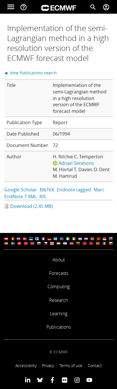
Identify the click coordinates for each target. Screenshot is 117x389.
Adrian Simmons (76, 163)
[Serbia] (104, 238)
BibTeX (47, 190)
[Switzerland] (19, 243)
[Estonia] (31, 238)
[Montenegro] (85, 243)
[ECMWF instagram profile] (77, 379)
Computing (58, 286)
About (59, 260)
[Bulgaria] (39, 243)
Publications (58, 327)
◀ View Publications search (30, 72)
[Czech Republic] (45, 243)
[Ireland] (68, 238)
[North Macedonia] (98, 243)
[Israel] (65, 243)
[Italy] (74, 238)
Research (58, 300)
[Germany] (49, 238)
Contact (95, 365)
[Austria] (6, 238)
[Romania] (104, 243)
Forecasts (58, 273)
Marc (99, 190)
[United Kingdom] (32, 243)
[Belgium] (12, 238)
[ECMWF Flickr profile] (64, 379)
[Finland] (37, 238)
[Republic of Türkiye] (26, 243)
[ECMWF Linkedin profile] (28, 379)
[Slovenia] (111, 238)
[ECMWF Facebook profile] (52, 379)
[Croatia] (18, 238)
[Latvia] (72, 243)
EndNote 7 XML (20, 196)
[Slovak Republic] (111, 243)
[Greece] (55, 238)
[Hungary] (58, 243)
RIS (42, 196)
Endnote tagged (74, 190)
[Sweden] (13, 243)
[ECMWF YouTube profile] (89, 379)
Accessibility (26, 365)
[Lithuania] (78, 243)
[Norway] (92, 238)
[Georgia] (52, 243)
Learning (58, 313)
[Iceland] (62, 238)
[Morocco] (91, 243)
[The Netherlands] (86, 238)
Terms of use (70, 365)
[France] (43, 238)
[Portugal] (99, 238)
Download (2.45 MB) (31, 206)
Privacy (48, 365)
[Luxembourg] (80, 238)
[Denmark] (25, 238)
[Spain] (6, 243)
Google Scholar (20, 190)
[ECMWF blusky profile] (40, 379)
